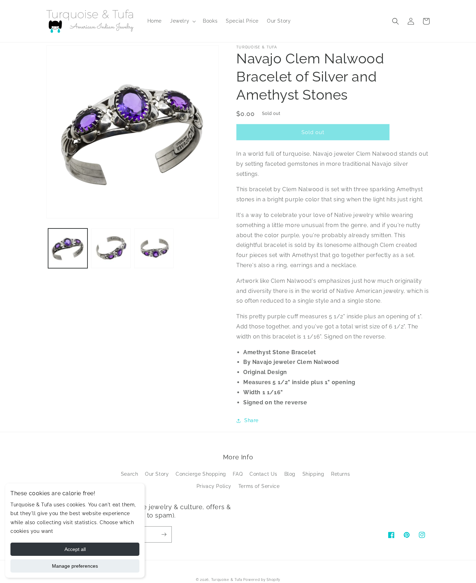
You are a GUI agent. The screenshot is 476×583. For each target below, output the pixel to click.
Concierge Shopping (201, 474)
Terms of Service (259, 486)
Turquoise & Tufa (226, 580)
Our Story (157, 474)
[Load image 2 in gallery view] (110, 248)
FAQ (238, 474)
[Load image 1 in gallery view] (67, 248)
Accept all (75, 549)
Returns (340, 474)
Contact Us (263, 474)
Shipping (313, 474)
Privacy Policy (214, 486)
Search (129, 474)
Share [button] (251, 420)
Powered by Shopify (261, 580)
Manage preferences (75, 566)
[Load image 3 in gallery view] (154, 248)
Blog (289, 474)
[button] (182, 21)
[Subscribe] (163, 534)
